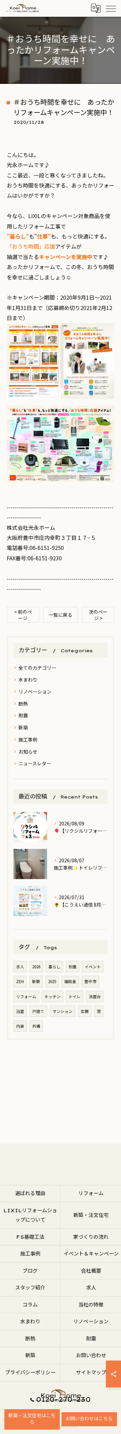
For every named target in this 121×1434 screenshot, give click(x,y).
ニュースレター (34, 763)
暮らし (54, 966)
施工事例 (27, 739)
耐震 (23, 715)
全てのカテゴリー (37, 667)
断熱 (23, 703)
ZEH (20, 981)
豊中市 (90, 981)
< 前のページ (23, 614)
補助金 (70, 981)
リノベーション (34, 691)
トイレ (75, 996)
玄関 (85, 1011)
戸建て (38, 1011)
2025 (52, 981)
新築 (23, 727)
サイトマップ (91, 1372)
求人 (20, 966)
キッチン (52, 996)
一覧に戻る (60, 614)
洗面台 (95, 996)
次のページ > (98, 614)
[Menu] (110, 8)
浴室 (20, 1011)
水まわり (27, 679)
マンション (62, 1011)
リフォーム (26, 996)
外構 (36, 1026)
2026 (36, 966)
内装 (20, 1026)
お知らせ (27, 751)
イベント (93, 966)
